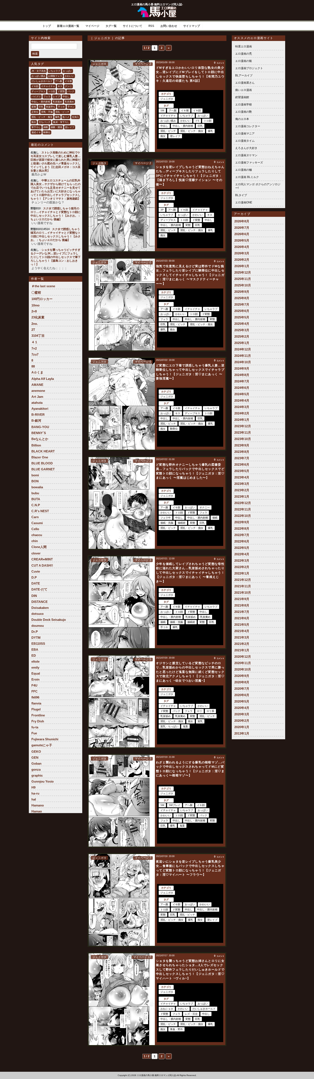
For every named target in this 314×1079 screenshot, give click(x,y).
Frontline (38, 715)
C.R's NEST (40, 511)
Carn (35, 517)
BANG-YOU (40, 427)
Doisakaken (40, 607)
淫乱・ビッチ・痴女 (42, 117)
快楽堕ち (50, 106)
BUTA (35, 499)
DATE (35, 583)
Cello (35, 529)
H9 (33, 787)
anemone (38, 390)
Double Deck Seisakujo (48, 619)
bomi (35, 475)
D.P (34, 577)
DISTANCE (39, 602)
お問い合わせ (168, 26)
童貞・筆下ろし (61, 122)
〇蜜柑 (36, 292)
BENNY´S (38, 433)
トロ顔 (51, 91)
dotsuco (37, 613)
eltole (35, 661)
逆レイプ (69, 127)
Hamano (37, 805)
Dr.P (34, 631)
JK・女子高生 (38, 71)
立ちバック (44, 122)
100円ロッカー (42, 299)
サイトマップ (191, 26)
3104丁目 (38, 335)
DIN (34, 596)
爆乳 (57, 117)
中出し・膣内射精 (40, 101)
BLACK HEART (43, 451)
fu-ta (34, 727)
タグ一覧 (111, 26)
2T (33, 329)
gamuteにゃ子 (41, 745)
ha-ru (35, 793)
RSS (151, 26)
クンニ (68, 86)
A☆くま (37, 372)
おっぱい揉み (38, 76)
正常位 (34, 112)
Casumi (37, 523)
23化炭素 (37, 317)
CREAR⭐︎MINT (42, 559)
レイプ (56, 96)
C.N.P (35, 505)
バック (70, 91)
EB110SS (38, 643)
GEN (34, 757)
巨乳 (41, 106)
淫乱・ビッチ (62, 112)
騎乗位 (46, 132)
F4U (34, 685)
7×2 (34, 348)
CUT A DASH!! (42, 565)
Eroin (35, 679)
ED (33, 655)
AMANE (37, 384)
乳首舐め (57, 101)
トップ (47, 26)
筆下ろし (36, 127)
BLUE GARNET (43, 469)
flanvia (36, 703)
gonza (36, 769)
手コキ (61, 106)
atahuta (37, 402)
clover (36, 553)
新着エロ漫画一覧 (68, 26)
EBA (34, 649)
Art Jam (37, 396)
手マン (71, 106)
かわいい (69, 76)
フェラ (46, 96)
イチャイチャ (48, 86)
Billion (36, 445)
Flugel (36, 709)
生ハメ (65, 117)
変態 (33, 106)
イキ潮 (68, 81)
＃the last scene (43, 286)
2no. (34, 323)
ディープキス (38, 91)
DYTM (36, 637)
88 (33, 366)
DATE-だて (39, 589)
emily (35, 667)
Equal (35, 673)
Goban (36, 763)
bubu (35, 493)
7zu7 (34, 354)
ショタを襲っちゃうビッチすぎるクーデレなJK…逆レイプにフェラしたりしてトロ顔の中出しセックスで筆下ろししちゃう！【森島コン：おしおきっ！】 (56, 257)
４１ (34, 342)
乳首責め (69, 101)
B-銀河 (36, 420)
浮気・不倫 (47, 112)
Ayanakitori (39, 408)
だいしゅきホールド (42, 81)
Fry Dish (37, 721)
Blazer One (39, 457)
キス (60, 86)
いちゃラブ (54, 71)
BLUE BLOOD (42, 463)
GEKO (36, 751)
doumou (37, 625)
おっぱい (67, 71)
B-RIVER (38, 414)
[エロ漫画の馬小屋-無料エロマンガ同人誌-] (157, 8)
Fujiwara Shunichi (44, 739)
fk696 (35, 697)
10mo (35, 305)
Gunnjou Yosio (42, 781)
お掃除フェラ (55, 76)
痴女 (33, 122)
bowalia (37, 487)
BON (35, 481)
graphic (37, 775)
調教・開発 (56, 127)
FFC (34, 691)
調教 (45, 127)
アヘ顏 (58, 81)
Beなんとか (39, 439)
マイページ (92, 26)
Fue (34, 733)
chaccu (36, 535)
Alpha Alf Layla (42, 379)
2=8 (34, 311)
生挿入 (75, 117)
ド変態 (61, 91)
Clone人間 (39, 547)
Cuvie (35, 571)
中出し (66, 96)
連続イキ (36, 132)
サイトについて (132, 26)
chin (34, 541)
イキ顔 (34, 86)
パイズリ (36, 96)
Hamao (36, 811)
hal (33, 799)
